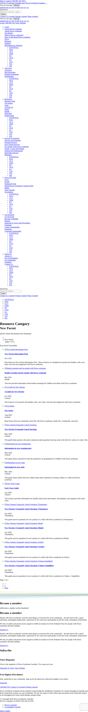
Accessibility (13, 707)
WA (10, 66)
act (10, 7)
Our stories (9, 411)
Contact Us (7, 16)
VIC (10, 64)
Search (3, 14)
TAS (11, 62)
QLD (11, 58)
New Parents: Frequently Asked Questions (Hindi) (24, 528)
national (3, 7)
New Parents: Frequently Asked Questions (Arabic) (24, 547)
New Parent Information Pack (16, 354)
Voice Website (20, 23)
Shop (33, 16)
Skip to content (5, 1)
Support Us (4, 630)
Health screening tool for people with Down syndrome (25, 373)
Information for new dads (15, 467)
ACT (11, 52)
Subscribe (3, 683)
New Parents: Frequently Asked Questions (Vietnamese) (26, 509)
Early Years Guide (12, 488)
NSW (11, 54)
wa (28, 7)
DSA (24, 1)
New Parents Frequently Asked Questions (21, 429)
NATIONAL (14, 48)
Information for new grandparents (18, 448)
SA (10, 60)
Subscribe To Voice (7, 668)
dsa (7, 7)
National (16, 5)
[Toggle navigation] (46, 3)
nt (15, 7)
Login (2, 23)
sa (20, 7)
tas (22, 7)
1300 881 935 (16, 1)
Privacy (11, 705)
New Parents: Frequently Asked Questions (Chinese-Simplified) (29, 566)
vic (25, 7)
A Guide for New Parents (14, 392)
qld (18, 7)
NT (10, 56)
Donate (21, 16)
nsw (13, 7)
